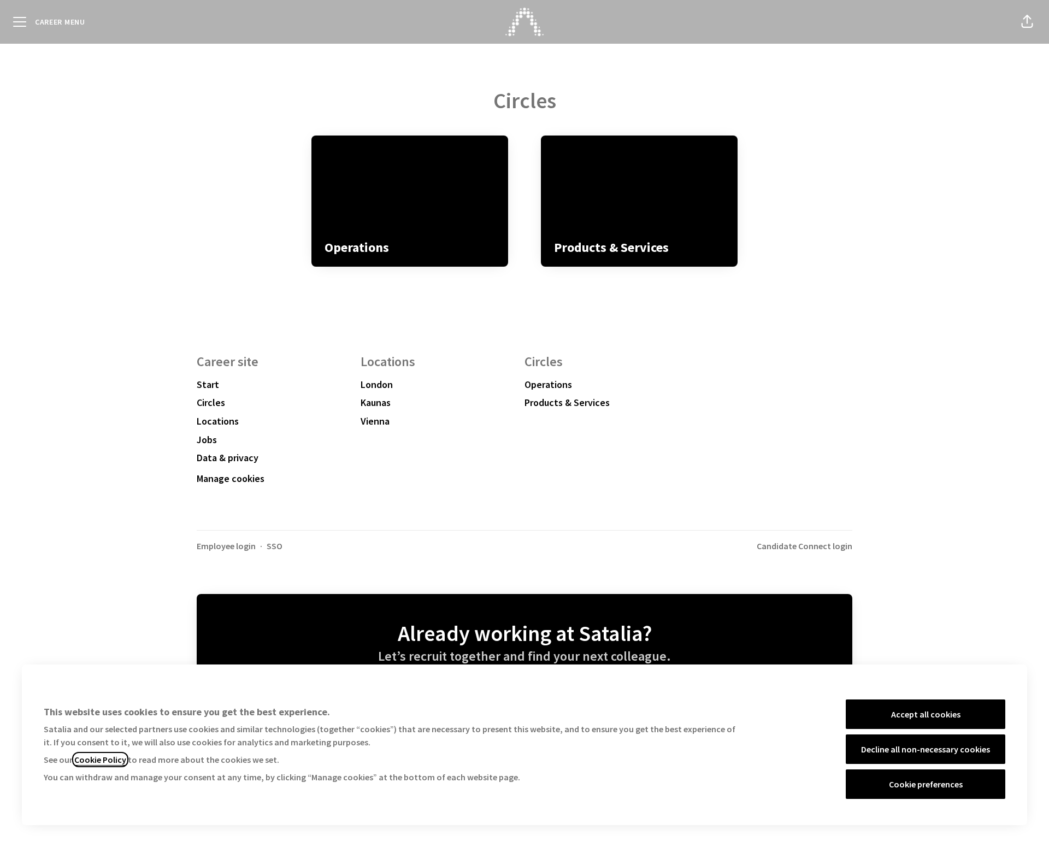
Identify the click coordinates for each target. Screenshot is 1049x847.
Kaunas (376, 402)
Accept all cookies (925, 714)
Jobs (207, 439)
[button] (1027, 22)
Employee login (226, 545)
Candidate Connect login (804, 545)
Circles (211, 402)
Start (208, 384)
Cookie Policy (100, 759)
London (377, 384)
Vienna (375, 421)
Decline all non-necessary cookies (925, 749)
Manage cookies (230, 478)
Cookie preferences (926, 784)
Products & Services (567, 402)
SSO (274, 545)
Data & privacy (227, 457)
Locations (218, 421)
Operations (548, 384)
